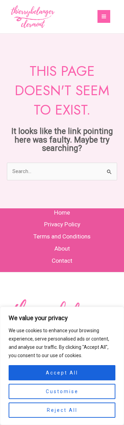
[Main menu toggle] (103, 16)
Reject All (62, 410)
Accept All (62, 373)
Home (62, 212)
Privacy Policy (62, 224)
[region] (62, 366)
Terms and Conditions (62, 236)
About (62, 248)
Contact (62, 260)
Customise (62, 391)
